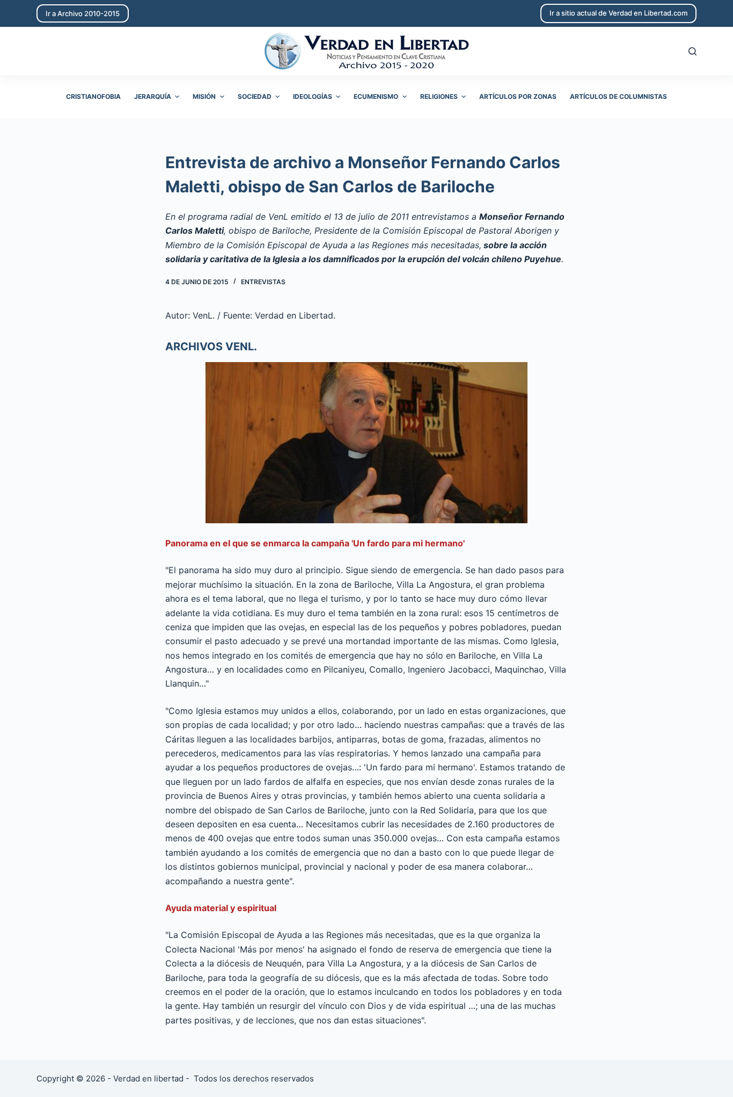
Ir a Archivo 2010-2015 (83, 13)
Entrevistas (263, 282)
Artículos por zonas (517, 96)
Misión (204, 96)
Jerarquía (152, 96)
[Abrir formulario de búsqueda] (692, 51)
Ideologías (312, 96)
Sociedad (255, 96)
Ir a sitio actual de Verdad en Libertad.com (618, 13)
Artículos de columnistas (618, 96)
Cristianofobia (93, 96)
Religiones (439, 96)
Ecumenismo (376, 96)
